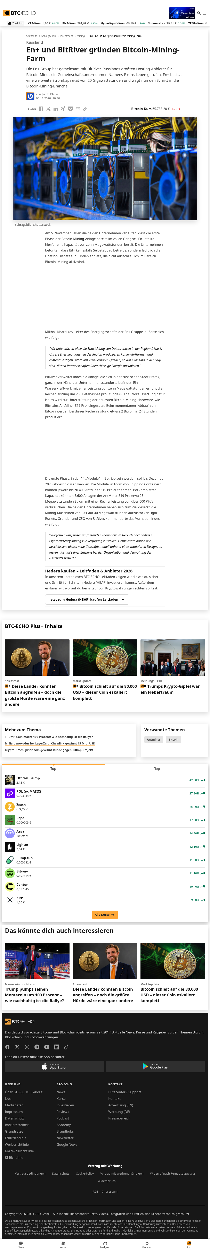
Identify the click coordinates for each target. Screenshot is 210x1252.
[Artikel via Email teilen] (77, 108)
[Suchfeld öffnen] (199, 13)
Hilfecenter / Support (124, 1092)
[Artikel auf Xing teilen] (63, 108)
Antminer (153, 739)
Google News (67, 1144)
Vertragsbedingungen (30, 1173)
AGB (95, 1191)
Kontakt (114, 1098)
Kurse (61, 1098)
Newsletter (65, 1138)
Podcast (63, 1118)
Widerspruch (107, 1181)
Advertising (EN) (120, 1105)
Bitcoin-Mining (73, 239)
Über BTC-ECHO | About (23, 1092)
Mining (81, 36)
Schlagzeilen (48, 36)
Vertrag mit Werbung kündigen (122, 1173)
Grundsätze (14, 1131)
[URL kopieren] (85, 108)
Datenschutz (15, 1118)
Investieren (65, 1105)
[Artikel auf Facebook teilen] (41, 108)
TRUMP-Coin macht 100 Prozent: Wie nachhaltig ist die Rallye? (49, 737)
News (61, 1092)
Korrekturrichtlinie (19, 1151)
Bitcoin (173, 739)
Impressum (14, 1111)
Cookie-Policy (85, 1173)
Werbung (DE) (119, 1111)
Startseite (31, 36)
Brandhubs (65, 1131)
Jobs (8, 1098)
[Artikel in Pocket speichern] (70, 108)
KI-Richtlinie (14, 1157)
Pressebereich (119, 1118)
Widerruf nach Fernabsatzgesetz (172, 1173)
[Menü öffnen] (205, 13)
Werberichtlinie (17, 1144)
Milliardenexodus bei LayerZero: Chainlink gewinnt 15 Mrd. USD (50, 743)
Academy (64, 1125)
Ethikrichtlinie (15, 1138)
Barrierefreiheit (17, 1125)
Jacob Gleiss (50, 94)
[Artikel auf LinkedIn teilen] (55, 108)
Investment (66, 36)
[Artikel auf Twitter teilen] (48, 108)
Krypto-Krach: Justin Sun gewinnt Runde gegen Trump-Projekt (49, 750)
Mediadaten (14, 1105)
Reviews (63, 1111)
